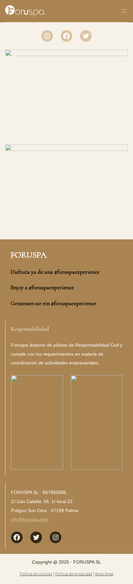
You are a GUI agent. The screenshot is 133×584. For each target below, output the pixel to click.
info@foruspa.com (29, 519)
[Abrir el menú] (124, 11)
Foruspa (28, 255)
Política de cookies (36, 574)
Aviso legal (104, 574)
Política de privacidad (73, 574)
